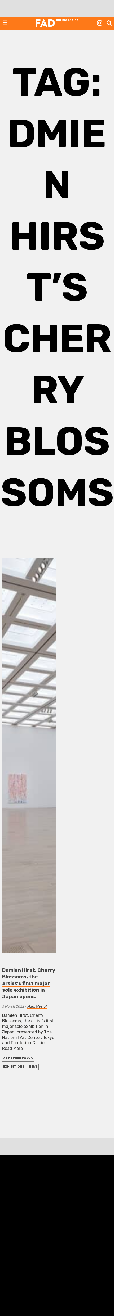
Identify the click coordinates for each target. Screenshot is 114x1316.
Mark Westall (37, 1006)
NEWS (33, 1066)
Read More (12, 1048)
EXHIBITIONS (13, 1066)
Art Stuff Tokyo (18, 1058)
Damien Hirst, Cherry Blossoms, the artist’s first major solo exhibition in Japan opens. (28, 983)
